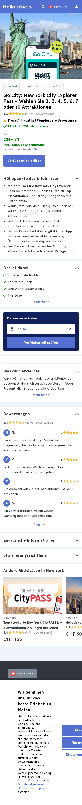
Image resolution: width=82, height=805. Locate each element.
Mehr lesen (41, 395)
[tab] (41, 178)
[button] (41, 178)
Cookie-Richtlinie (29, 780)
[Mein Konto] (76, 6)
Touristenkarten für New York (42, 86)
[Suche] (43, 6)
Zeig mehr (41, 302)
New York (11, 86)
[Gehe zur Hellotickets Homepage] (18, 6)
